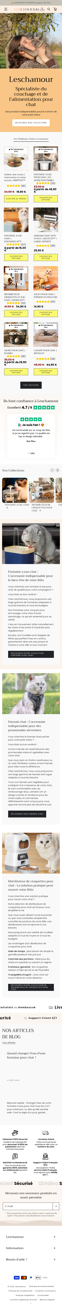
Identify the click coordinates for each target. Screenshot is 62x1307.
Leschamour (20, 1286)
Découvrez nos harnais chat (27, 814)
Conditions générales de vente (23, 1300)
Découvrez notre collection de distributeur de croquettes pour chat (29, 987)
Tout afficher (31, 385)
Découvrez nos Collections (31, 122)
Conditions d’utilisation (45, 1291)
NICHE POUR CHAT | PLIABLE (14, 352)
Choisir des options (45, 198)
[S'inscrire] (56, 1206)
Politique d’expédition (25, 1295)
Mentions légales (47, 1300)
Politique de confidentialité (21, 1291)
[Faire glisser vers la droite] (57, 470)
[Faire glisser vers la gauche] (52, 470)
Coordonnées (43, 1295)
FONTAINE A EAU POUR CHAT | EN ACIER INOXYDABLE (44, 177)
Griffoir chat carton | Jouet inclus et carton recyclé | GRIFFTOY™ (15, 177)
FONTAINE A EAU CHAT (17, 505)
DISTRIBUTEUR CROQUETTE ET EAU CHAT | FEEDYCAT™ (14, 297)
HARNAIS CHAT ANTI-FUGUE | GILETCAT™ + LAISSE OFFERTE (45, 238)
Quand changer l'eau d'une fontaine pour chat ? (26, 1055)
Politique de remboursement (41, 1286)
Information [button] (14, 1248)
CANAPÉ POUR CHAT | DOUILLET (45, 352)
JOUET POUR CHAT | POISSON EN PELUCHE (45, 296)
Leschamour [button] (15, 1237)
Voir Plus (31, 441)
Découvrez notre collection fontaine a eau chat (27, 654)
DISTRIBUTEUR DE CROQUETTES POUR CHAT (42, 507)
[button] (6, 9)
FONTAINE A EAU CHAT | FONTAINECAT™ (13, 238)
